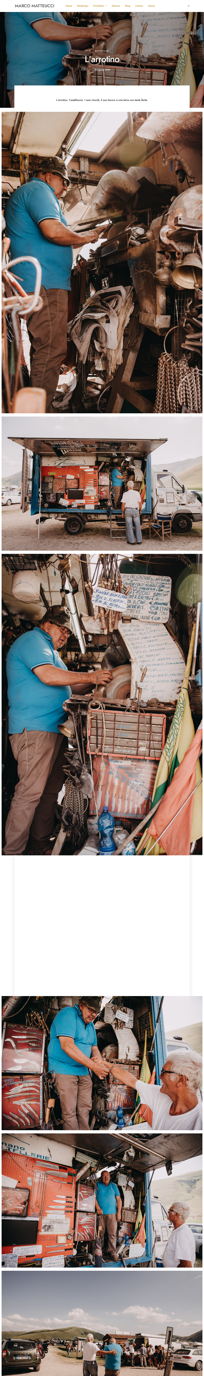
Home (69, 5)
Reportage (102, 51)
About (151, 5)
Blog (127, 5)
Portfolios (98, 5)
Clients (139, 5)
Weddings (82, 5)
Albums (116, 5)
